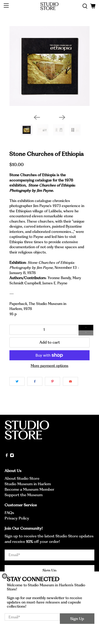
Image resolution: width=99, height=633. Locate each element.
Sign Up (77, 618)
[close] (4, 576)
